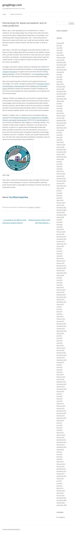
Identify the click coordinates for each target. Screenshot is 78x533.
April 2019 (59, 256)
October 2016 (61, 328)
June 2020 (59, 222)
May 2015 (59, 369)
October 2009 (61, 503)
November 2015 (61, 355)
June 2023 (59, 135)
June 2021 (59, 193)
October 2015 (61, 357)
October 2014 (61, 386)
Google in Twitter (16, 14)
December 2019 (61, 236)
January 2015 (60, 379)
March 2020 (60, 229)
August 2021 (60, 188)
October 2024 (61, 96)
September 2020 (61, 215)
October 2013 (61, 415)
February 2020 (61, 232)
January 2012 (60, 466)
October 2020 (61, 212)
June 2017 (59, 309)
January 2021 (60, 205)
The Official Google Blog (18, 197)
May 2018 (59, 282)
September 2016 (61, 331)
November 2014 (61, 384)
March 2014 (60, 403)
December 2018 (61, 265)
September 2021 (61, 186)
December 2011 (61, 469)
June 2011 (59, 483)
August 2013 (60, 420)
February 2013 (61, 435)
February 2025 (61, 86)
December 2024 (61, 91)
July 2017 (59, 307)
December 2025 (61, 62)
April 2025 (59, 82)
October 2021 (61, 183)
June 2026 (59, 48)
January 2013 (60, 437)
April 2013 (59, 430)
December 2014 (61, 382)
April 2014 (59, 401)
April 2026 (59, 53)
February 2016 (61, 348)
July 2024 (59, 103)
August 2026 (60, 43)
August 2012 (60, 449)
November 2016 (61, 326)
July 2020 (59, 219)
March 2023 (60, 142)
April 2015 (59, 372)
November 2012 (61, 442)
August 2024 (60, 101)
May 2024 (59, 108)
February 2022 (61, 174)
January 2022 (60, 176)
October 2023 (61, 125)
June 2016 (59, 338)
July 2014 (59, 394)
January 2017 (60, 321)
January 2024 (60, 118)
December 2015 (61, 353)
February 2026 (61, 57)
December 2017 (61, 294)
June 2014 (59, 396)
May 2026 (59, 50)
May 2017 (59, 311)
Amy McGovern (42, 120)
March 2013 (60, 432)
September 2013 (61, 418)
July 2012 (59, 452)
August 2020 (60, 217)
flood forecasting (8, 74)
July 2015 (59, 365)
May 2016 (59, 340)
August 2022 (60, 159)
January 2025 (60, 89)
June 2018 (59, 280)
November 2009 (61, 500)
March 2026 (60, 55)
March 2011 (60, 488)
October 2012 (61, 444)
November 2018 (61, 268)
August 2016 (60, 333)
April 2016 (59, 343)
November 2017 (61, 297)
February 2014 (61, 406)
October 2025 (61, 67)
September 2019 (61, 244)
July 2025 (59, 74)
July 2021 (59, 190)
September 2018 (61, 273)
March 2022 (60, 171)
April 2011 (59, 486)
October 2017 (61, 299)
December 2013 (61, 411)
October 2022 (61, 154)
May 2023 (59, 137)
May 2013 (59, 428)
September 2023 (61, 128)
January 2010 (60, 495)
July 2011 (59, 481)
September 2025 (61, 69)
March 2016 (60, 345)
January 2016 (60, 350)
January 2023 (60, 147)
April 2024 (59, 111)
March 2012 (60, 461)
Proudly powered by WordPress (11, 529)
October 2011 (61, 474)
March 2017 (60, 316)
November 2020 (61, 210)
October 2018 (61, 270)
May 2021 (59, 195)
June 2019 (59, 251)
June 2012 (59, 454)
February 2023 (61, 144)
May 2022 (59, 166)
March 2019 (60, 258)
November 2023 (61, 123)
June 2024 (59, 106)
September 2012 (61, 447)
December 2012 (61, 440)
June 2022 (59, 164)
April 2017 (59, 314)
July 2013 (59, 423)
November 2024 (61, 94)
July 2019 (59, 249)
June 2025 (59, 77)
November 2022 (61, 152)
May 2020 (59, 224)
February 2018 (61, 290)
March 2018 (60, 287)
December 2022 (61, 149)
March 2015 (60, 374)
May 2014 (59, 399)
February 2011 (61, 490)
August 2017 (60, 304)
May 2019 (59, 253)
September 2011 (61, 476)
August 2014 (60, 391)
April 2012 (59, 459)
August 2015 (60, 362)
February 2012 (61, 464)
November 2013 (61, 413)
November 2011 (61, 471)
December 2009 (61, 498)
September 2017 (61, 302)
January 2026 (60, 60)
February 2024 (61, 115)
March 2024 (60, 113)
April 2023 (59, 140)
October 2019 (61, 241)
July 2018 (59, 278)
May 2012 (59, 457)
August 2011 (60, 478)
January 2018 (60, 292)
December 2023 (61, 120)
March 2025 (60, 84)
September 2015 (61, 360)
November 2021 (61, 181)
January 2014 (60, 408)
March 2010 (60, 493)
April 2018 (59, 285)
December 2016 (61, 324)
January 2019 (60, 263)
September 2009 (61, 505)
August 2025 (60, 72)
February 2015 (61, 377)
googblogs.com (12, 5)
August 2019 (60, 246)
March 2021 (60, 200)
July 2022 (59, 161)
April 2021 (59, 198)
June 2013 (59, 425)
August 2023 (60, 130)
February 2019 (61, 261)
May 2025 (59, 79)
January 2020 (60, 234)
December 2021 (61, 178)
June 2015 (59, 367)
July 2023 (59, 132)
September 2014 (61, 389)
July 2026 (59, 45)
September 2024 (61, 99)
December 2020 (61, 207)
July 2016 (59, 336)
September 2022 (61, 157)
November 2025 (61, 65)
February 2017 (61, 319)
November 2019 (61, 239)
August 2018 (60, 275)
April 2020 (59, 227)
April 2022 (59, 169)
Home (4, 14)
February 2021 (61, 203)
